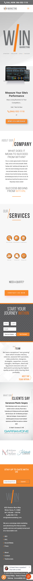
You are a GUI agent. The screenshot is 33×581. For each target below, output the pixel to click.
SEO (6, 536)
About (7, 552)
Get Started (23, 334)
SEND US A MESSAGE (16, 121)
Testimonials (9, 559)
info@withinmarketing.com (12, 517)
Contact (7, 556)
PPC (6, 539)
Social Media (9, 543)
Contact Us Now (16, 293)
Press (7, 546)
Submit (23, 482)
